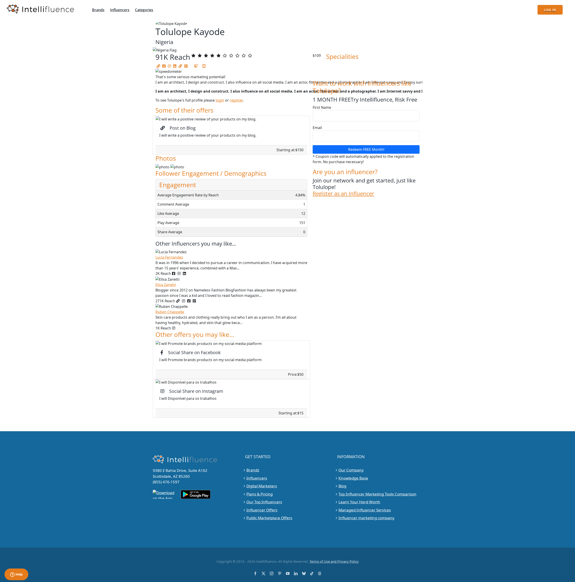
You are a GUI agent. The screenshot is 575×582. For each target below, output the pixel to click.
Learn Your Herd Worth (359, 501)
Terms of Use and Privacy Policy (334, 561)
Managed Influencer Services (364, 510)
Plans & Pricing (259, 494)
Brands (252, 470)
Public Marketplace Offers (269, 517)
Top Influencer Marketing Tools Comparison (377, 494)
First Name (322, 107)
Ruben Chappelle (169, 311)
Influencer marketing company (366, 517)
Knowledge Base (353, 478)
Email (317, 127)
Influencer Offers (261, 510)
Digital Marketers (261, 486)
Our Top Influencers (264, 501)
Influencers (256, 478)
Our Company (351, 470)
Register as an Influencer (343, 193)
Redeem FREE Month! (366, 149)
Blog (342, 486)
